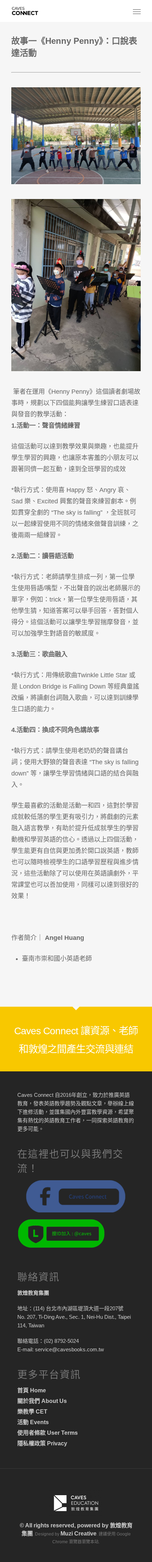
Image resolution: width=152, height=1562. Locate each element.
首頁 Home (31, 1390)
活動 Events (33, 1422)
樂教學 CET (32, 1412)
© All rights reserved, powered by (65, 1525)
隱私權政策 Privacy (42, 1443)
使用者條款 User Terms (47, 1433)
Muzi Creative (78, 1534)
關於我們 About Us (42, 1401)
